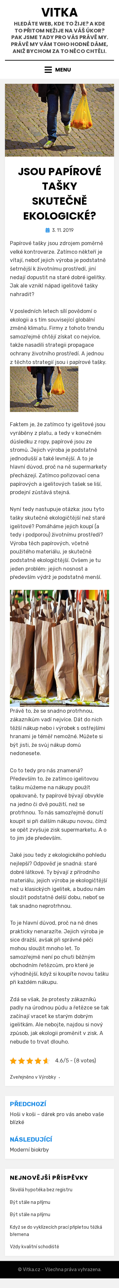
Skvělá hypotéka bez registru (41, 1190)
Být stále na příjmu (30, 1202)
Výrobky (47, 1077)
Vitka (59, 12)
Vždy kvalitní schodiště (34, 1247)
